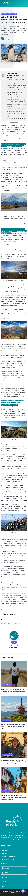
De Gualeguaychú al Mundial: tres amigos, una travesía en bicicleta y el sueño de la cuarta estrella (13, 762)
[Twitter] (14, 877)
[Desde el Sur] (6, 2)
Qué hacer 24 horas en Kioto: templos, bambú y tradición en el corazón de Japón (14, 726)
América (3, 623)
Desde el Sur (8, 38)
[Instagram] (14, 868)
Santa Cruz (17, 623)
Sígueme (14, 642)
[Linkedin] (14, 886)
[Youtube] (14, 881)
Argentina (10, 623)
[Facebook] (14, 872)
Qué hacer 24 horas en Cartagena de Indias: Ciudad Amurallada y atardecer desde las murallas (14, 797)
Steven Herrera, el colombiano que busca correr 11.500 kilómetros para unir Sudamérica (13, 691)
